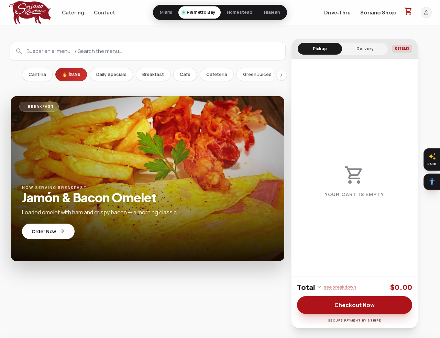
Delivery (365, 49)
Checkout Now (354, 305)
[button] (30, 12)
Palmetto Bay (201, 12)
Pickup (320, 49)
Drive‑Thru (337, 12)
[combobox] (148, 51)
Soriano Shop (378, 12)
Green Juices (257, 74)
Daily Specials (111, 74)
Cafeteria (216, 74)
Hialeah (272, 12)
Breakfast (153, 74)
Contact (104, 12)
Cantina (37, 74)
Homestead (239, 12)
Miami (166, 12)
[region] (355, 168)
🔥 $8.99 (71, 74)
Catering (73, 12)
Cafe (185, 74)
